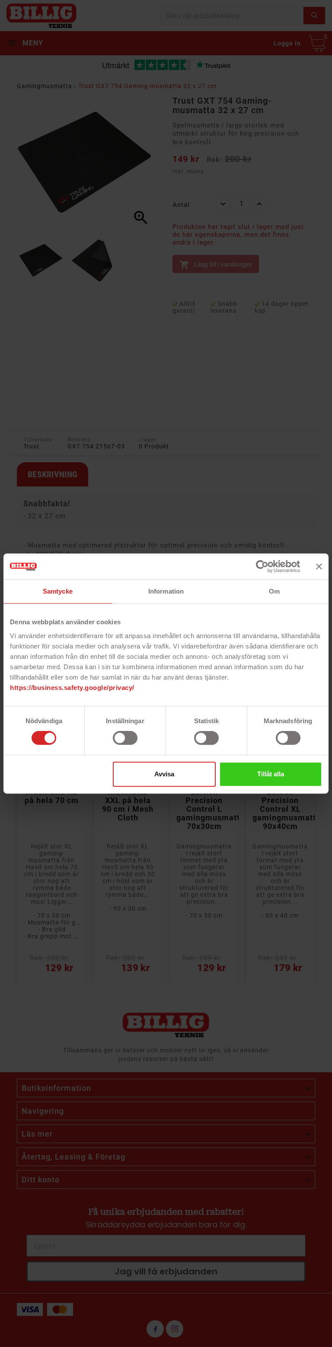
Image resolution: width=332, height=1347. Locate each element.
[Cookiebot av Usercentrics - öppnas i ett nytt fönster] (262, 566)
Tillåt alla (270, 774)
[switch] (125, 738)
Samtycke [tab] (58, 591)
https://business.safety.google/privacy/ (72, 687)
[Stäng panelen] (319, 566)
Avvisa (164, 774)
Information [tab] (166, 591)
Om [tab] (274, 591)
